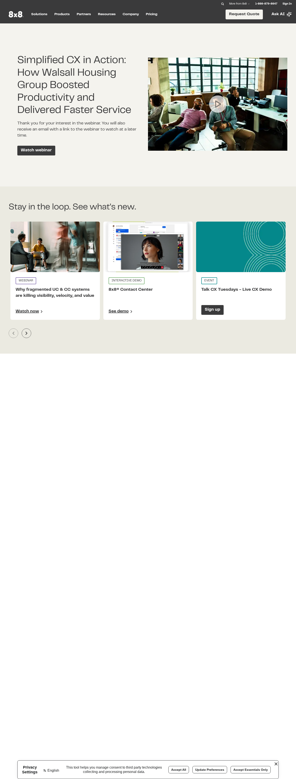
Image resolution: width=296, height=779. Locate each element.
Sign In (287, 4)
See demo (119, 311)
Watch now (27, 311)
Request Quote (244, 14)
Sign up (212, 310)
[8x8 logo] (16, 14)
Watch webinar (36, 150)
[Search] (222, 4)
